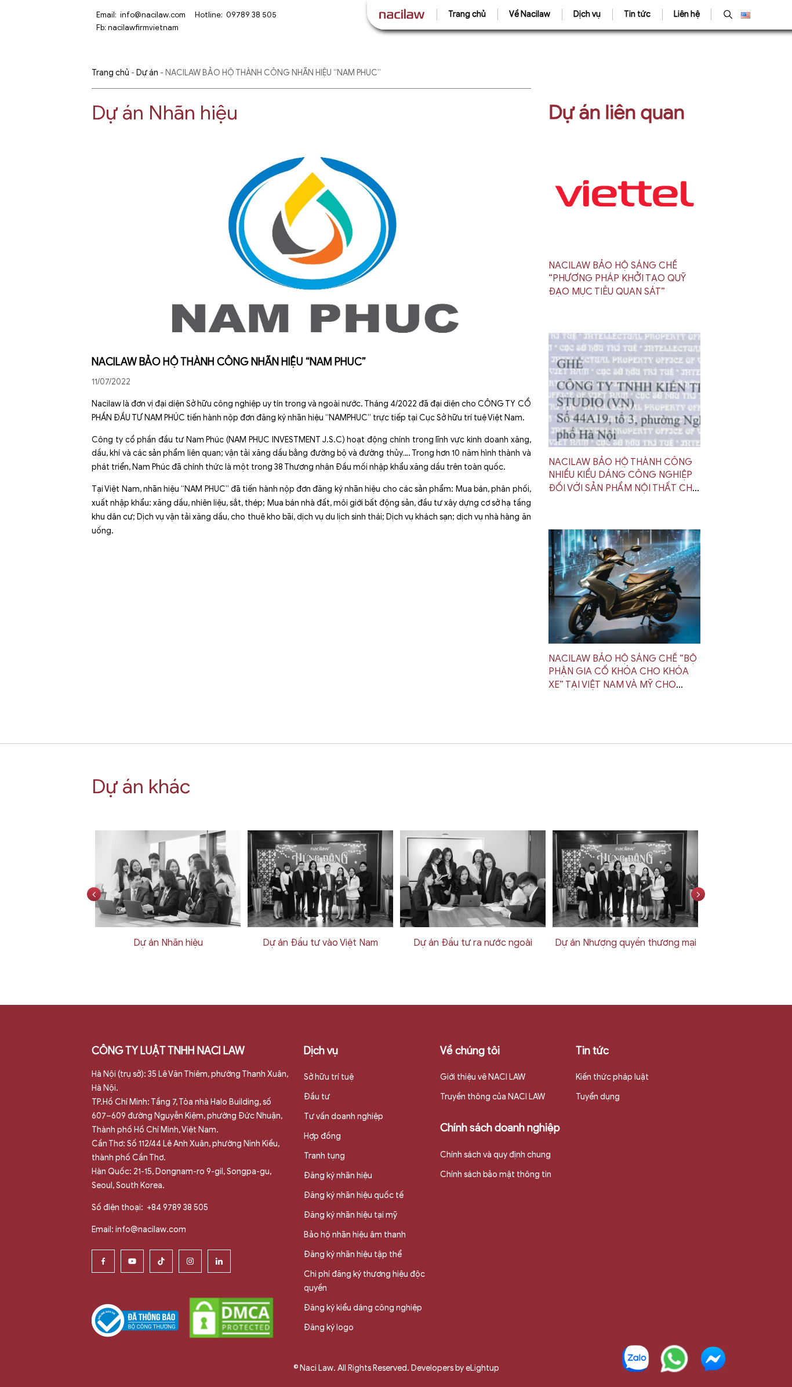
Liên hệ (687, 14)
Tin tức (637, 14)
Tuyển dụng (598, 1097)
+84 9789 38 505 (176, 1207)
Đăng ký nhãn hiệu (338, 1176)
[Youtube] (132, 1261)
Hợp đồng (322, 1136)
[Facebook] (103, 1261)
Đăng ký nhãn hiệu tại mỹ (350, 1215)
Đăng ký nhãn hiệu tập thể (353, 1254)
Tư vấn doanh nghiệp (343, 1116)
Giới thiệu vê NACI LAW (482, 1077)
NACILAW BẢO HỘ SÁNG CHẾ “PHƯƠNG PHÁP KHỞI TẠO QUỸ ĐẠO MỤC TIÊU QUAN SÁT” (617, 278)
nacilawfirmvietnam (143, 27)
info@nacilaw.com (153, 15)
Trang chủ (467, 14)
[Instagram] (190, 1261)
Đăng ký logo (329, 1327)
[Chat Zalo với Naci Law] (635, 1359)
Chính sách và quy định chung (495, 1155)
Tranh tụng (324, 1156)
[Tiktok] (161, 1261)
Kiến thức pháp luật (612, 1077)
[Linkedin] (219, 1261)
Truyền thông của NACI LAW (492, 1097)
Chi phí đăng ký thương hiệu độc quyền (364, 1281)
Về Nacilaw (529, 14)
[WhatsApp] (674, 1359)
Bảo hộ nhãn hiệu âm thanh (355, 1235)
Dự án (147, 73)
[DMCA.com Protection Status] (231, 1317)
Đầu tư (317, 1097)
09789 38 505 (251, 15)
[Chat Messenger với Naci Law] (713, 1359)
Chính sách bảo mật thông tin (495, 1174)
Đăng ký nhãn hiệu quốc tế (354, 1195)
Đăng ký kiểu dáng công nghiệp (363, 1308)
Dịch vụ (587, 14)
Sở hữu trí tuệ (329, 1077)
